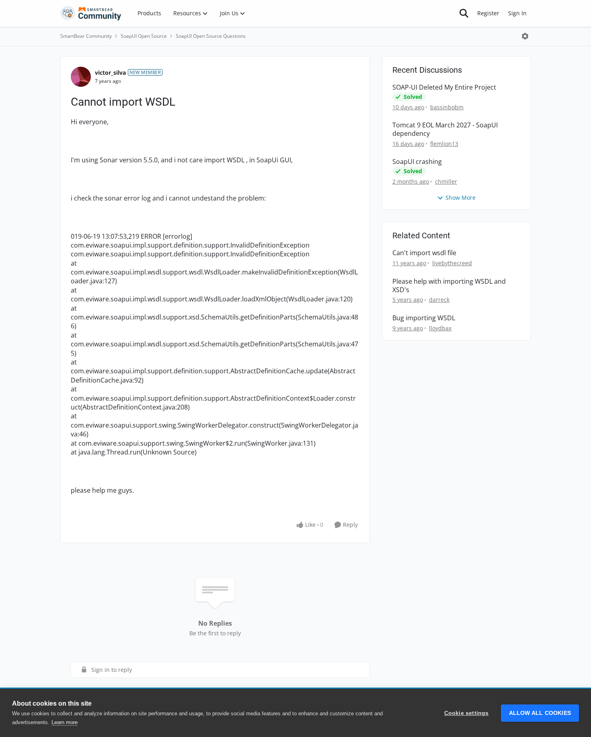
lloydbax (440, 328)
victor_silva (110, 72)
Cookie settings (466, 713)
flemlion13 (444, 143)
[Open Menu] (525, 36)
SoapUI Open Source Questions (211, 36)
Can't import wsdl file (424, 253)
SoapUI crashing (417, 162)
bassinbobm (447, 107)
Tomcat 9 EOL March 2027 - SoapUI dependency (445, 129)
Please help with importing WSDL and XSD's (449, 285)
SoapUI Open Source (144, 36)
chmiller (446, 181)
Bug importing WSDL (423, 318)
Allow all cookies (540, 713)
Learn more (64, 722)
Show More (460, 197)
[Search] (464, 13)
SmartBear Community (86, 36)
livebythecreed (452, 263)
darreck (439, 299)
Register (488, 13)
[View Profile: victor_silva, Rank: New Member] (81, 77)
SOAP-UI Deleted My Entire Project (444, 87)
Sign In (517, 13)
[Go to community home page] (90, 13)
